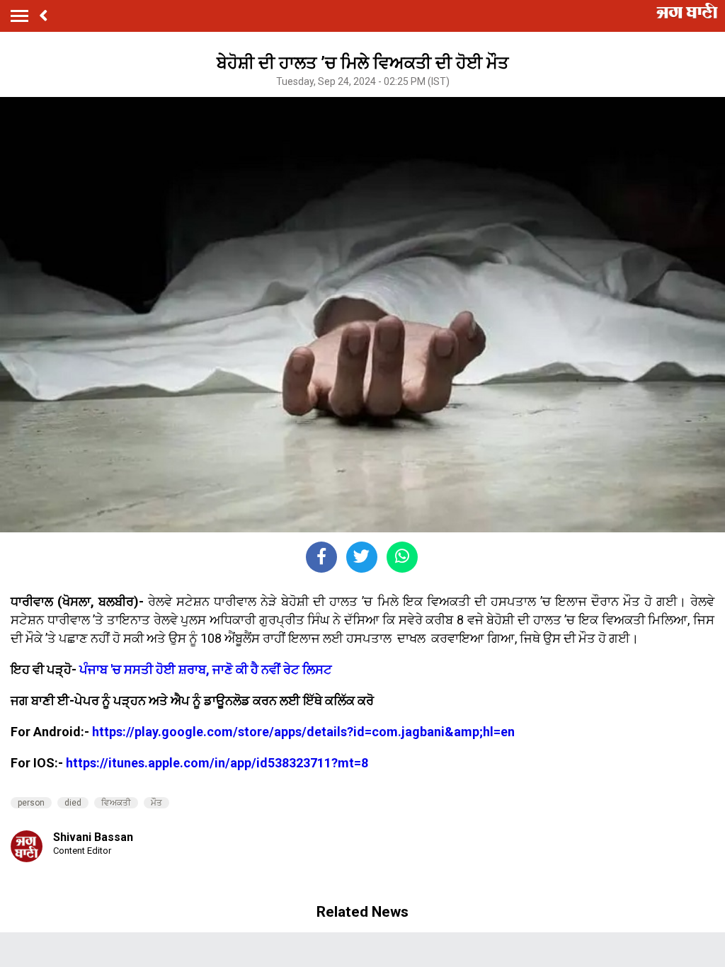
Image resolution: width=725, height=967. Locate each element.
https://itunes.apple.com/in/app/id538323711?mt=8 (217, 762)
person (31, 803)
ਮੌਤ (156, 803)
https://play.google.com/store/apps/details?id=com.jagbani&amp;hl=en (303, 731)
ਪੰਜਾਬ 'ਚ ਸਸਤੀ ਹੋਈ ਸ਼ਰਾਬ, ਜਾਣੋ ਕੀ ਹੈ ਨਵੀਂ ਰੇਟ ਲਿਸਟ (205, 669)
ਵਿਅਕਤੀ (116, 803)
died (72, 803)
